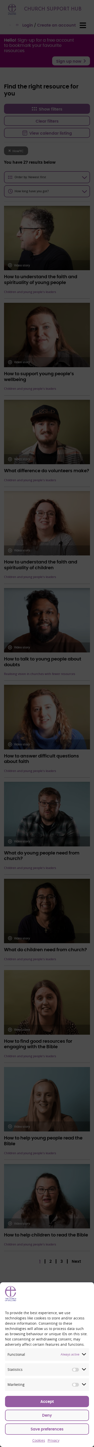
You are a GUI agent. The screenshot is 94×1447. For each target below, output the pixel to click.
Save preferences (47, 1429)
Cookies (38, 1440)
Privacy (53, 1440)
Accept (47, 1402)
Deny (47, 1415)
